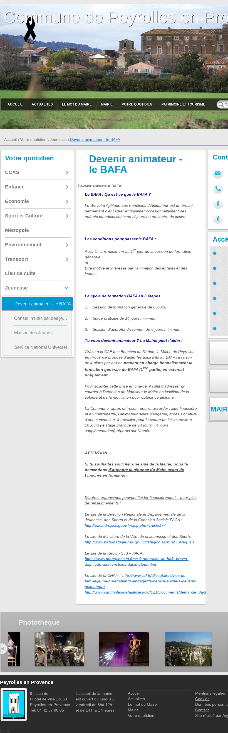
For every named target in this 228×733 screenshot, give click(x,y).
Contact (202, 710)
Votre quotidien (137, 104)
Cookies (202, 699)
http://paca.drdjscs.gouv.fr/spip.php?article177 (125, 525)
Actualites (42, 104)
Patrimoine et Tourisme (183, 104)
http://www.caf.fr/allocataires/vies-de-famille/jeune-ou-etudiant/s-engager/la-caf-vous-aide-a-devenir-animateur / (141, 581)
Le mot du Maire (77, 104)
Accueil (15, 104)
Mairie (107, 104)
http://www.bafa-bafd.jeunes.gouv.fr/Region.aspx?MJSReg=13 (139, 542)
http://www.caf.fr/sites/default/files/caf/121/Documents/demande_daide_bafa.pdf (155, 592)
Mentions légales (210, 693)
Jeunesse (58, 139)
